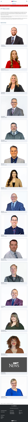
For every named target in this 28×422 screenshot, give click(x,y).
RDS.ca (1, 418)
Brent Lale (2, 211)
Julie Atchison (3, 92)
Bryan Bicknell (3, 116)
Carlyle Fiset (3, 45)
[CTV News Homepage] (14, 1)
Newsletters (11, 403)
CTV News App (8, 403)
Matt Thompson (3, 372)
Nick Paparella (3, 306)
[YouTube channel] (14, 405)
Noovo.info (2, 416)
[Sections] (1, 1)
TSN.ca (20, 413)
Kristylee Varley (3, 396)
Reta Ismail (2, 187)
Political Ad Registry (12, 413)
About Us (2, 403)
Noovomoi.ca (2, 417)
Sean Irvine (2, 163)
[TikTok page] (13, 405)
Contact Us (4, 403)
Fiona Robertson (3, 330)
